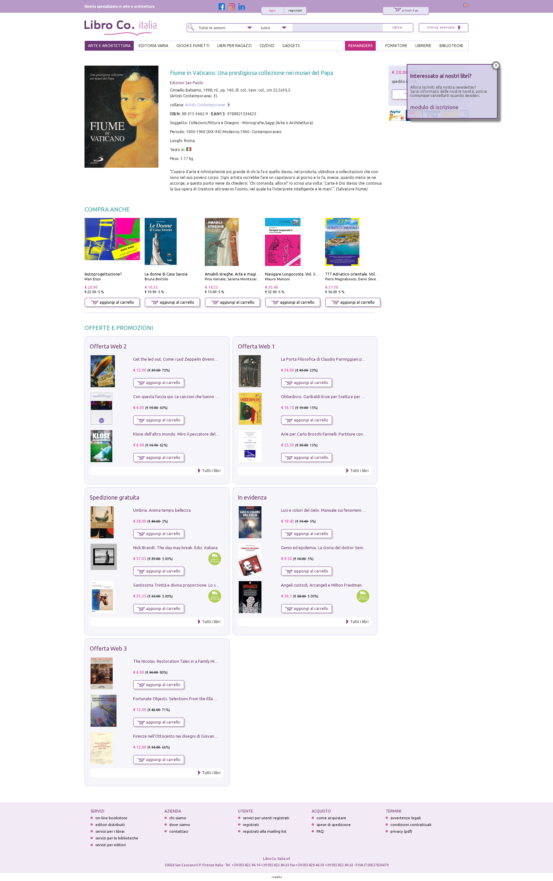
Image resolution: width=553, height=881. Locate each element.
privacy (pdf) (401, 831)
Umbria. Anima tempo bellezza (162, 510)
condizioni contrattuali (410, 824)
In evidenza (252, 497)
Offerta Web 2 (108, 346)
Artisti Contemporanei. (205, 105)
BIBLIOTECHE (451, 46)
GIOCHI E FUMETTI (192, 46)
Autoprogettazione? (103, 274)
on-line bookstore (111, 818)
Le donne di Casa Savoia (166, 274)
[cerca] (397, 28)
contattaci (178, 831)
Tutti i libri (211, 471)
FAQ (320, 831)
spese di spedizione (334, 824)
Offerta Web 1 (256, 346)
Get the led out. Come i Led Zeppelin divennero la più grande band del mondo (205, 359)
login (272, 10)
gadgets (291, 46)
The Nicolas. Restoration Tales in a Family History (178, 661)
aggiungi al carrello (116, 302)
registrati (295, 10)
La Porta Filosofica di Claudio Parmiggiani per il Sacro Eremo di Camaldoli (349, 359)
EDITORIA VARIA (153, 46)
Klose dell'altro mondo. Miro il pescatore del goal (179, 434)
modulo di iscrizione (434, 107)
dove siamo (179, 824)
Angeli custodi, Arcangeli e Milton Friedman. (322, 585)
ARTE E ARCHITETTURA (109, 46)
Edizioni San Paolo (186, 83)
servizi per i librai (109, 831)
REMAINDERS (360, 46)
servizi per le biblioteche (116, 838)
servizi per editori (110, 845)
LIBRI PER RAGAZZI (234, 46)
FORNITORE (396, 46)
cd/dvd (267, 46)
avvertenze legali (405, 818)
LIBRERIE (423, 46)
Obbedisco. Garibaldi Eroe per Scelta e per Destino (328, 396)
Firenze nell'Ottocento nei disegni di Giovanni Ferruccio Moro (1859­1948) (200, 736)
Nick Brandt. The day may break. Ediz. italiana (175, 547)
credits (277, 877)
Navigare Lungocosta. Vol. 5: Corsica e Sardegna (308, 274)
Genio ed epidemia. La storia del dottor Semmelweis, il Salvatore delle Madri (352, 547)
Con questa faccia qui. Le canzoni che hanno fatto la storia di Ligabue (197, 396)
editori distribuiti (110, 824)
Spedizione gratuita (114, 497)
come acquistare (331, 818)
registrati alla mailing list (264, 831)
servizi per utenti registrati (266, 818)
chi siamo (177, 818)
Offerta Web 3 (108, 648)
